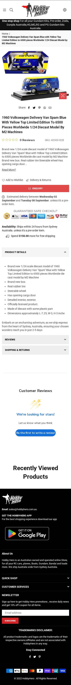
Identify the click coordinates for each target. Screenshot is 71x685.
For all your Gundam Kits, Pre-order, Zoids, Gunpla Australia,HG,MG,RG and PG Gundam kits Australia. (35, 24)
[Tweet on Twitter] (34, 108)
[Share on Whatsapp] (44, 108)
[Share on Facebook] (28, 108)
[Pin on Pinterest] (39, 108)
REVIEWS (10, 339)
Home (5, 33)
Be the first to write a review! (35, 433)
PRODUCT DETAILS (15, 252)
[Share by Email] (50, 108)
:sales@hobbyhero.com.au (22, 509)
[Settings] (64, 10)
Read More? (9, 169)
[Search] (11, 10)
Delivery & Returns (40, 179)
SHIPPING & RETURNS (17, 350)
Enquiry (37, 188)
